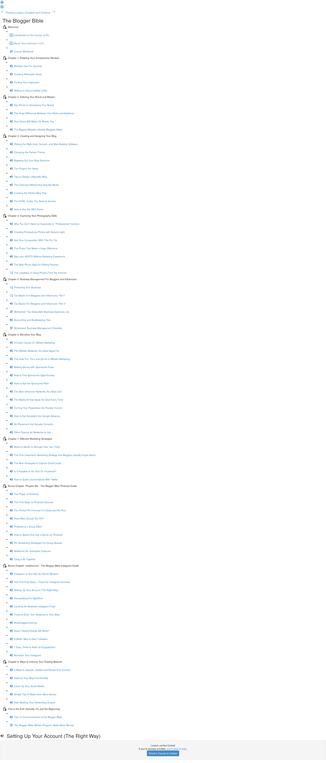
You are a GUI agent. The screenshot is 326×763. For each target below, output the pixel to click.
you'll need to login (177, 748)
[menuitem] (2, 8)
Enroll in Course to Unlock (163, 753)
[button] (2, 3)
